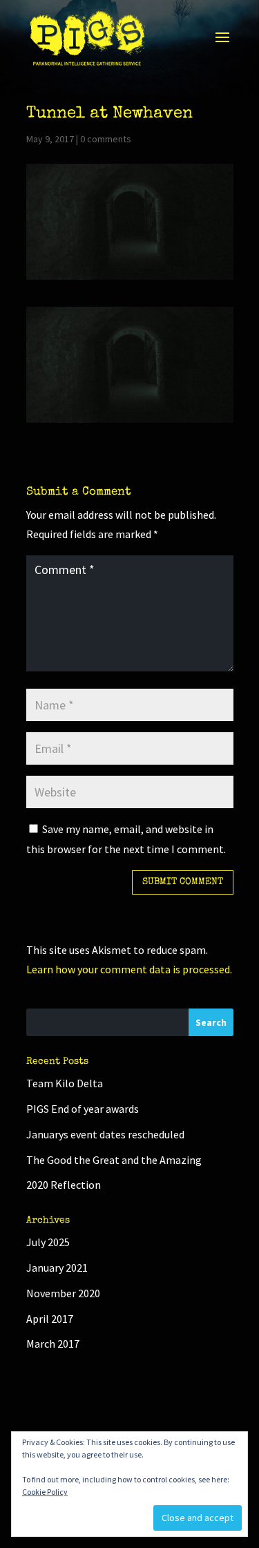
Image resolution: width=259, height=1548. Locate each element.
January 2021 (57, 1267)
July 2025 (48, 1242)
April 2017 (49, 1319)
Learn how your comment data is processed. (129, 969)
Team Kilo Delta (64, 1083)
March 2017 (52, 1343)
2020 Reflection (63, 1185)
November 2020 (63, 1293)
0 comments (105, 139)
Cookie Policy (45, 1492)
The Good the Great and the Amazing (114, 1160)
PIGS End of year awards (82, 1109)
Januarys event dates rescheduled (105, 1134)
